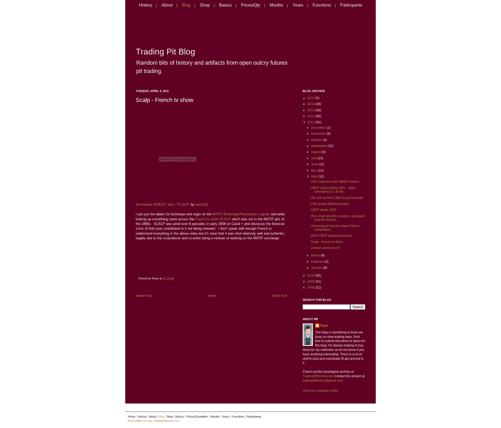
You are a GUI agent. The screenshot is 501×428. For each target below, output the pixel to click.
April (314, 176)
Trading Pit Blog (165, 51)
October (317, 140)
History (145, 5)
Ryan (324, 325)
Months (276, 5)
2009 (311, 281)
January (317, 268)
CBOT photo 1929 (323, 210)
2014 (311, 104)
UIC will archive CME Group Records (337, 198)
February (318, 262)
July (314, 158)
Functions (322, 5)
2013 (311, 110)
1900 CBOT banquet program (332, 235)
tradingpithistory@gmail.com (323, 380)
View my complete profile (320, 391)
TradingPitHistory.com (318, 376)
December (319, 128)
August (316, 152)
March (316, 255)
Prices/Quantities (197, 416)
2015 (311, 98)
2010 (311, 275)
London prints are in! (325, 248)
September (319, 146)
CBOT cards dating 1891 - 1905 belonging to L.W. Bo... (333, 189)
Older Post (279, 296)
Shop (205, 5)
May (314, 170)
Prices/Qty (250, 5)
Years (298, 5)
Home (212, 296)
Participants (351, 5)
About (167, 5)
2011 (311, 122)
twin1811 (201, 204)
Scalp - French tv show (164, 100)
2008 (311, 287)
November (319, 134)
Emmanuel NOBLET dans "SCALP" (163, 204)
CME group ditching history (330, 204)
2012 (311, 116)
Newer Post (144, 296)
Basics (225, 5)
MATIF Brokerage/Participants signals (241, 214)
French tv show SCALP (213, 219)
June (315, 164)
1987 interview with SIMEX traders (335, 182)
